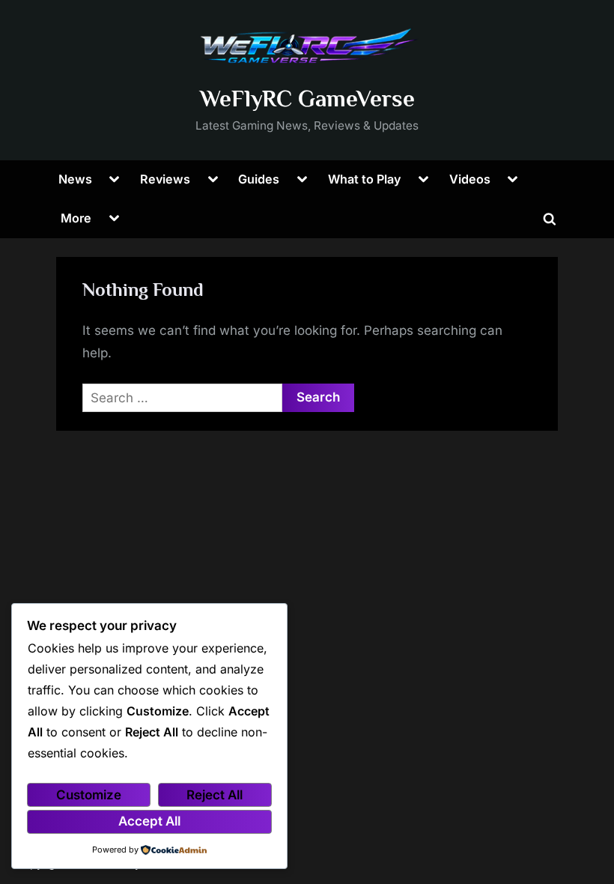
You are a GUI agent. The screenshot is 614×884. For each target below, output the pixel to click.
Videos (469, 179)
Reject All (214, 794)
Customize (88, 794)
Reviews (165, 179)
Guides (258, 179)
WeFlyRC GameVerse (307, 98)
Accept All (149, 821)
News (75, 179)
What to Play (364, 179)
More (76, 218)
